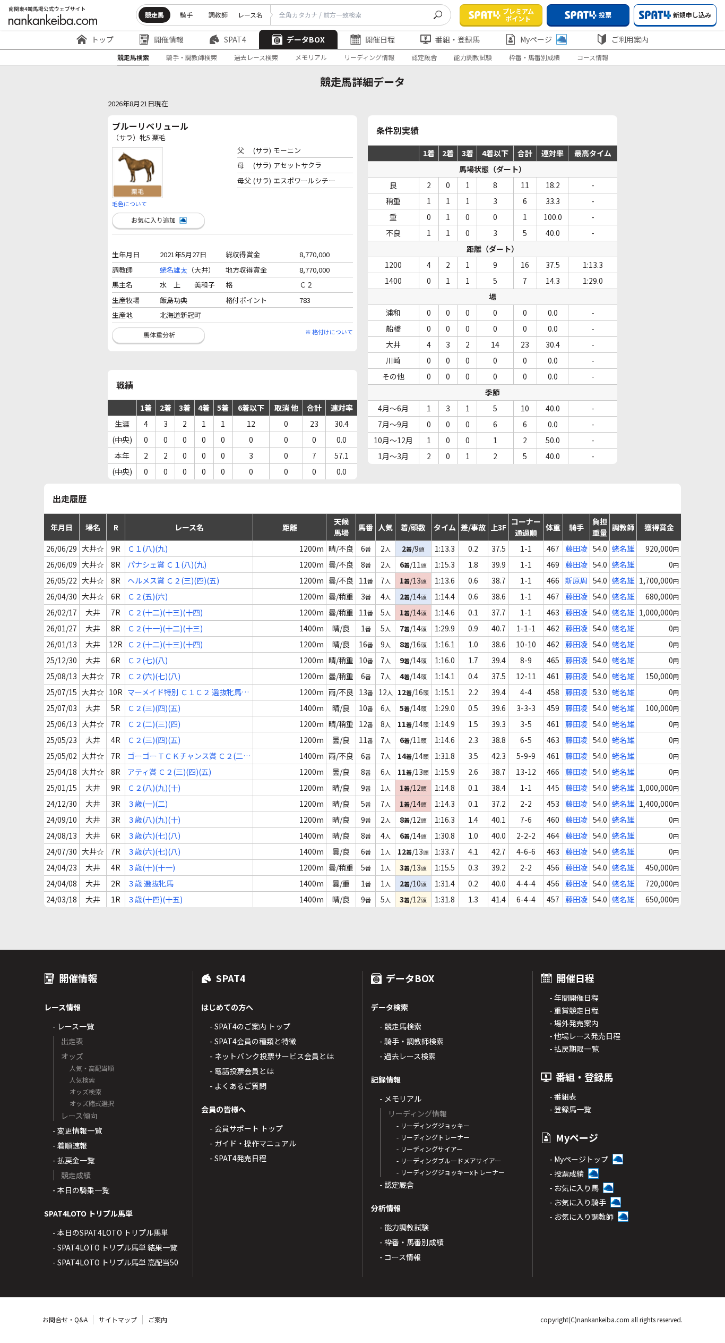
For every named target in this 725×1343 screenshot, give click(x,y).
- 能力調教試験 (404, 1227)
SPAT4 (235, 39)
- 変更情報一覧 (77, 1130)
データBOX (306, 39)
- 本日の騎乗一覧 (81, 1190)
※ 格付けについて (329, 331)
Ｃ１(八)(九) (147, 548)
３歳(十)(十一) (151, 867)
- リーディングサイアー (429, 1148)
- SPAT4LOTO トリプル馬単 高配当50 (115, 1262)
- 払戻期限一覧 (574, 1048)
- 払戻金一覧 (73, 1160)
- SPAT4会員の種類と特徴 (253, 1041)
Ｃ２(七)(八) (147, 660)
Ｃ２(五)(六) (147, 596)
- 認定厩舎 (396, 1184)
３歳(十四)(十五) (155, 899)
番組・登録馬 (457, 39)
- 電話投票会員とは (242, 1071)
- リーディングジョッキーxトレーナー (450, 1172)
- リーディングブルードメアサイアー (448, 1160)
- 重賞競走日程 (574, 1010)
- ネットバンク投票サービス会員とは (272, 1056)
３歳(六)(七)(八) (153, 835)
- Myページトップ (578, 1159)
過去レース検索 (256, 57)
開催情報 (169, 39)
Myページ (536, 39)
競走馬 (154, 14)
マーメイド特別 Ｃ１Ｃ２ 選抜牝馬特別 (188, 692)
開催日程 (380, 39)
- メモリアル (400, 1098)
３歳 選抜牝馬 (150, 883)
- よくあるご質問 (238, 1085)
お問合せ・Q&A (65, 1319)
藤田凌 (576, 548)
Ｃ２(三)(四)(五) (153, 708)
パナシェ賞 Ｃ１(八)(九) (166, 564)
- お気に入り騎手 (577, 1202)
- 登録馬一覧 (570, 1109)
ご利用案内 (630, 39)
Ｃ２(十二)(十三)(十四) (165, 612)
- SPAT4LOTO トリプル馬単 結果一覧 (115, 1247)
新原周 (576, 580)
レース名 (250, 14)
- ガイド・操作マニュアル (253, 1143)
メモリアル (311, 57)
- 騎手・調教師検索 (411, 1041)
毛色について (129, 203)
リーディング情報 (369, 57)
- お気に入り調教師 (581, 1216)
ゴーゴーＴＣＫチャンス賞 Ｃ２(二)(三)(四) (186, 756)
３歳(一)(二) (147, 803)
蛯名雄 (623, 548)
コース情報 (592, 57)
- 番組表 (562, 1096)
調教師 (218, 14)
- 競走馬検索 (400, 1026)
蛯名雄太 (173, 270)
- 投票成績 (566, 1173)
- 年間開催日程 (574, 997)
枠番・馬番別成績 (534, 57)
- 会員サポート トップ (246, 1128)
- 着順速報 (70, 1145)
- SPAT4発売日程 (238, 1158)
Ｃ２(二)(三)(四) (153, 724)
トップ (102, 39)
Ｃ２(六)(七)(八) (153, 676)
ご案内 (157, 1319)
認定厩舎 (424, 57)
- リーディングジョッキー (433, 1125)
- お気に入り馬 (574, 1187)
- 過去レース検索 (407, 1056)
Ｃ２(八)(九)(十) (153, 787)
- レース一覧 (73, 1026)
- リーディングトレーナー (433, 1137)
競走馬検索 (133, 57)
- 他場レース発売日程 (584, 1036)
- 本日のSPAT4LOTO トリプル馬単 (110, 1232)
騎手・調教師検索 (191, 57)
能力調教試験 (473, 57)
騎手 (186, 14)
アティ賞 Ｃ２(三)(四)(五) (169, 771)
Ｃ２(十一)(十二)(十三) (165, 628)
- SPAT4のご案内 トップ (250, 1026)
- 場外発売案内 (574, 1023)
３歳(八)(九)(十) (153, 819)
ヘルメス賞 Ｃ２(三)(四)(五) (173, 580)
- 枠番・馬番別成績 (411, 1242)
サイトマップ (118, 1319)
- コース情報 (400, 1257)
